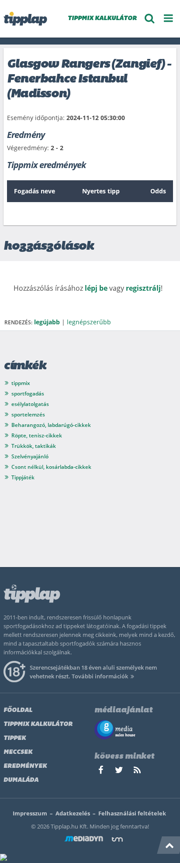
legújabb (47, 322)
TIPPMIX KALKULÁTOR (102, 18)
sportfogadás (27, 393)
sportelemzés (28, 414)
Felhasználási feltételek (132, 813)
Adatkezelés (72, 813)
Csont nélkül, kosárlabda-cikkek (51, 467)
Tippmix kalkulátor (38, 724)
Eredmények (25, 766)
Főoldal (17, 710)
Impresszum (30, 813)
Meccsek (17, 752)
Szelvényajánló (29, 456)
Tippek (14, 738)
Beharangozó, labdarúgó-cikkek (51, 425)
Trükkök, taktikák (33, 446)
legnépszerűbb (89, 322)
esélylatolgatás (30, 404)
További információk (100, 676)
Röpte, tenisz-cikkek (36, 435)
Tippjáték (23, 477)
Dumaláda (20, 780)
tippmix (20, 383)
